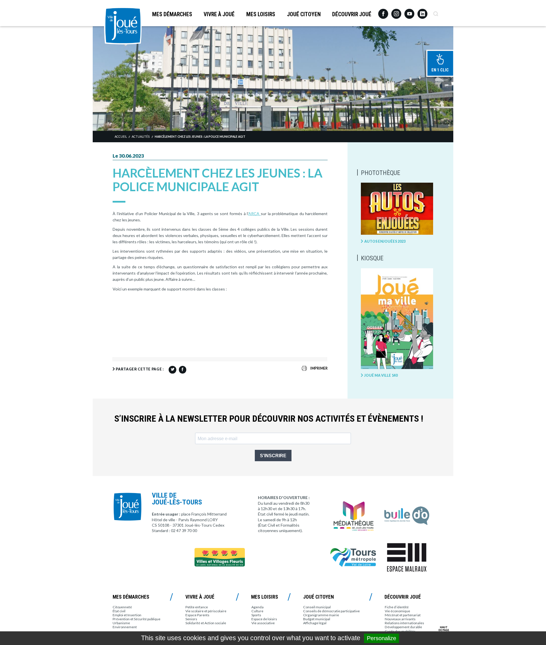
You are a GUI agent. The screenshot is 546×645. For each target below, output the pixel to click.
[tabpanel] (273, 78)
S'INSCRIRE (273, 455)
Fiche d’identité (397, 607)
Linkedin (422, 11)
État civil (119, 611)
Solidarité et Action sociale (205, 623)
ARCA (254, 213)
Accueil (121, 136)
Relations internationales (404, 623)
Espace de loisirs (264, 619)
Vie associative (263, 623)
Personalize (381, 638)
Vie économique (397, 611)
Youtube (409, 12)
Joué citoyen (304, 14)
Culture (257, 611)
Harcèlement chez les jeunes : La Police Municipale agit (200, 136)
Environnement (125, 627)
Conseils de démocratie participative (331, 611)
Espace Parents (197, 615)
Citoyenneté (122, 607)
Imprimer (319, 368)
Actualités (141, 136)
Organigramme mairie (321, 615)
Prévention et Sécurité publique (136, 619)
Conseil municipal (317, 607)
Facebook (383, 12)
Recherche (435, 12)
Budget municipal (316, 619)
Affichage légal (314, 623)
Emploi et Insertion (127, 615)
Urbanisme (121, 623)
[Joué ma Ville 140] (397, 319)
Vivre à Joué (219, 14)
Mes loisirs (260, 14)
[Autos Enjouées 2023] (397, 209)
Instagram (396, 11)
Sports (256, 615)
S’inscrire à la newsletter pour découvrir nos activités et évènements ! (268, 418)
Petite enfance (196, 607)
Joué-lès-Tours (123, 25)
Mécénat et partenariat (403, 615)
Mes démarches (172, 14)
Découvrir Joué (351, 14)
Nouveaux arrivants (400, 619)
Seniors (191, 619)
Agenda (257, 607)
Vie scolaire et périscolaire (205, 611)
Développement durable (403, 627)
